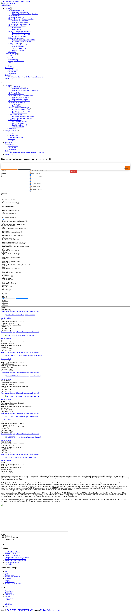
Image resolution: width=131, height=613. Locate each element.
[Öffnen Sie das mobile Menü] (1, 82)
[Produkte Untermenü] (11, 8)
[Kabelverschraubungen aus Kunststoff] (8, 3)
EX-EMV (11, 57)
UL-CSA (11, 64)
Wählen (3, 195)
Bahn (10, 55)
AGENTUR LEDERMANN (18, 610)
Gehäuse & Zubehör (14, 43)
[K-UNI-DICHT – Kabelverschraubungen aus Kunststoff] (22, 376)
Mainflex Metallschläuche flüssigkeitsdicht (25, 14)
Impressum (8, 603)
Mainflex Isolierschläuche (20, 22)
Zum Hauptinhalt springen (9, 1)
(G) (31, 610)
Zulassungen (12, 71)
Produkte (7, 8)
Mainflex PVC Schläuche (16, 17)
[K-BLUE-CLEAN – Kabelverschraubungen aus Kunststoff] (23, 355)
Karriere (7, 75)
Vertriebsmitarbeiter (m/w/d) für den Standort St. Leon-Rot (26, 77)
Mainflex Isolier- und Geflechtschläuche (20, 19)
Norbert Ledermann (48, 610)
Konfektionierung (10, 582)
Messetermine (12, 73)
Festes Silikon (16, 29)
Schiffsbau (11, 62)
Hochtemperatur (13, 59)
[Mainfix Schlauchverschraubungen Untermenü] (30, 31)
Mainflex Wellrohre (14, 15)
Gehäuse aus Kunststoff (19, 45)
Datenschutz (8, 605)
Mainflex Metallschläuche (16, 10)
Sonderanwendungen (11, 54)
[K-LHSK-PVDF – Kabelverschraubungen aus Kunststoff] (23, 437)
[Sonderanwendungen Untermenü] (18, 54)
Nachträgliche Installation (16, 61)
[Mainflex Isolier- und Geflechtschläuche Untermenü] (33, 19)
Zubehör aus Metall (18, 50)
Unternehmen (9, 68)
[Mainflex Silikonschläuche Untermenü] (25, 26)
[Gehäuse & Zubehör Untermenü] (21, 43)
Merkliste (3, 5)
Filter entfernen (6, 309)
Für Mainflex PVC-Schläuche (21, 34)
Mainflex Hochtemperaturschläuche (19, 24)
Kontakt (8, 5)
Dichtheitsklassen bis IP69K (13, 583)
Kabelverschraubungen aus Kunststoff (23, 40)
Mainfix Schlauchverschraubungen (19, 31)
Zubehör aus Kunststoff (19, 48)
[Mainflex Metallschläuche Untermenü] (25, 87)
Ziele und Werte (13, 70)
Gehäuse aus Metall (18, 46)
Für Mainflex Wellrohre (19, 36)
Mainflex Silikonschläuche (16, 26)
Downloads (8, 66)
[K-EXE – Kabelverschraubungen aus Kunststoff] (20, 335)
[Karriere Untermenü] (10, 75)
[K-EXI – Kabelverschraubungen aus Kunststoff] (20, 315)
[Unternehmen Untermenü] (13, 68)
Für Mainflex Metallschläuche (21, 33)
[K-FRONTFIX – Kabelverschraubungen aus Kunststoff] (22, 396)
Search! (73, 171)
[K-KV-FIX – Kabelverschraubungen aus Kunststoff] (21, 416)
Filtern (3, 307)
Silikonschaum (16, 27)
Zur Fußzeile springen (23, 1)
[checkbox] (15, 172)
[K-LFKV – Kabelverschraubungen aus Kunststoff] (21, 457)
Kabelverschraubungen (15, 38)
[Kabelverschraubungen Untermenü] (23, 38)
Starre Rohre (12, 52)
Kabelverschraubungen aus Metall (22, 41)
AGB (6, 606)
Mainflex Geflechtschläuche (20, 21)
